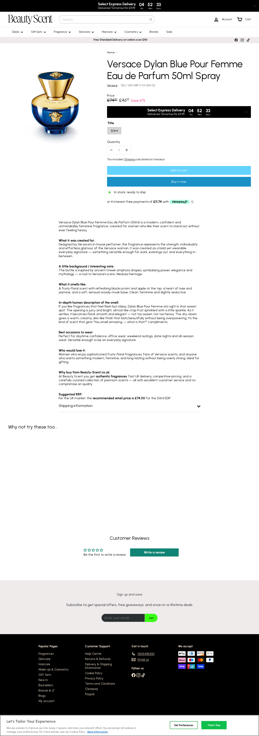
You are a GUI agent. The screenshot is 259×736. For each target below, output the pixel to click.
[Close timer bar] (254, 5)
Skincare (85, 32)
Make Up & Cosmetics (53, 669)
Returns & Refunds (97, 659)
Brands (154, 32)
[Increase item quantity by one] (126, 150)
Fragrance (61, 32)
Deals (16, 32)
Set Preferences (183, 725)
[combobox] (107, 19)
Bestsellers (45, 685)
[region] (129, 725)
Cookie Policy (93, 673)
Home (111, 52)
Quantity (113, 142)
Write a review (154, 552)
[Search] (151, 19)
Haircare (107, 32)
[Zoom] (55, 100)
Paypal (89, 694)
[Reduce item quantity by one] (111, 150)
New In (43, 680)
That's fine (214, 725)
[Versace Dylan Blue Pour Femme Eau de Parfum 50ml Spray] (26, 471)
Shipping (129, 159)
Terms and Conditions (100, 683)
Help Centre (93, 654)
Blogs (42, 696)
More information (97, 731)
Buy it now (178, 182)
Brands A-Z (46, 690)
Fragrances (46, 654)
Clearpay (91, 689)
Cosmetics (131, 32)
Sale (169, 32)
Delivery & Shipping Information (98, 666)
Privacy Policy (94, 678)
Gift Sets (37, 32)
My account (46, 701)
